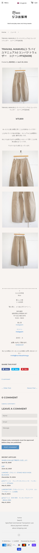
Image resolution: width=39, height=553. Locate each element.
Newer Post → (32, 388)
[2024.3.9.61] (20, 103)
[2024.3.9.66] (20, 268)
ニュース (13, 32)
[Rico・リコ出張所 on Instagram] (19, 535)
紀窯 (4, 466)
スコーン (19, 329)
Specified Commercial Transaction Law (19, 523)
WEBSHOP (20, 345)
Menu (6, 3)
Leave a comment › (8, 404)
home (19, 518)
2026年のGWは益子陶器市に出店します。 (15, 460)
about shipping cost (19, 528)
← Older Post (6, 388)
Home (4, 32)
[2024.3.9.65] (20, 227)
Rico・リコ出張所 (13, 541)
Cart (35, 3)
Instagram (19, 325)
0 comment (6, 379)
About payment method (19, 525)
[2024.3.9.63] (20, 186)
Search (19, 520)
